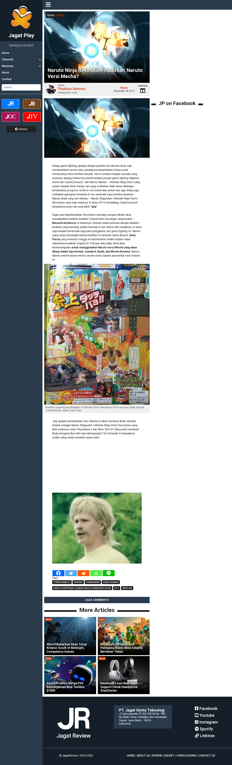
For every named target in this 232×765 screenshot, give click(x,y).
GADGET (169, 755)
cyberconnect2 (61, 582)
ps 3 (116, 588)
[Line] (109, 573)
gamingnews (93, 582)
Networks (8, 66)
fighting (78, 582)
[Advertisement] (102, 465)
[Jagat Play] (74, 730)
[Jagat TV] (32, 119)
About (5, 72)
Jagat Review (74, 735)
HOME (131, 755)
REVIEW (157, 755)
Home (5, 53)
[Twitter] (71, 573)
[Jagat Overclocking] (10, 119)
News (60, 15)
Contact (7, 79)
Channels (7, 59)
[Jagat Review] (10, 106)
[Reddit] (84, 573)
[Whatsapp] (96, 573)
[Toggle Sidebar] (49, 5)
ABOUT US (143, 755)
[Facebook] (58, 573)
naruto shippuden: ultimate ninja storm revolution (82, 588)
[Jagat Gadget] (32, 106)
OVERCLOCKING (186, 755)
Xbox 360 (127, 588)
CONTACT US (207, 755)
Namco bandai (111, 582)
